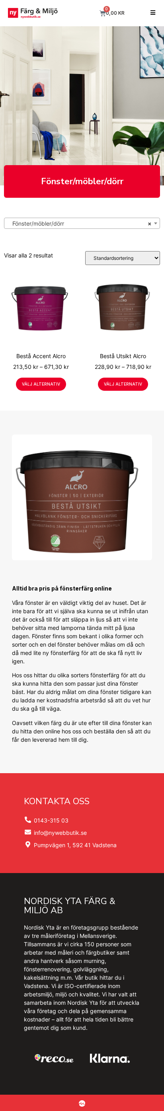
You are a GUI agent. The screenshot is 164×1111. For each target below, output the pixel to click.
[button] (153, 13)
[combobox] (82, 223)
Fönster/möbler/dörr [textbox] (80, 223)
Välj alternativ (41, 384)
